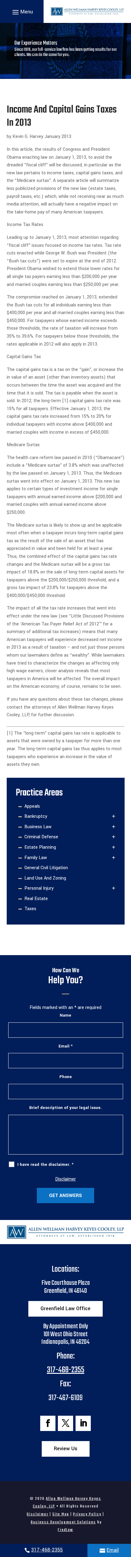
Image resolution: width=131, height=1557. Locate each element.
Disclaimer (65, 1179)
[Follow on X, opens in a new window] (65, 1423)
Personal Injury (39, 888)
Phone (65, 1077)
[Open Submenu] (113, 817)
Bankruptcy (35, 816)
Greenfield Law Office (65, 1308)
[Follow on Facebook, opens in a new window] (47, 1423)
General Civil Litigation (46, 868)
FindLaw (65, 1530)
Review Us (65, 1448)
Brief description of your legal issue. (65, 1107)
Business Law (37, 827)
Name (65, 1015)
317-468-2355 (47, 1549)
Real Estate (36, 898)
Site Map (60, 1514)
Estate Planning (40, 847)
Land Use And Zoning (45, 878)
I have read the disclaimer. (45, 1164)
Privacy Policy (87, 1514)
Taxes (30, 909)
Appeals (32, 806)
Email (113, 1550)
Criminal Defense (41, 837)
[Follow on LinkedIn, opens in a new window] (83, 1423)
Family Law (35, 857)
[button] (22, 12)
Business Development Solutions (63, 1522)
